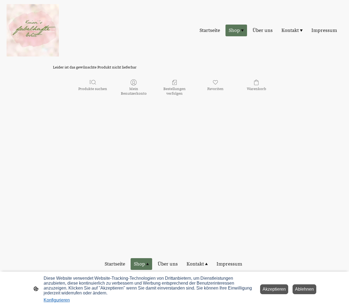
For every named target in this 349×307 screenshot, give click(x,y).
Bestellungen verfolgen (174, 91)
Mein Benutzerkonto (134, 91)
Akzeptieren (274, 289)
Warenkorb (256, 89)
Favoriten (215, 89)
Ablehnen (304, 289)
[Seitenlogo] (33, 30)
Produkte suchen (92, 89)
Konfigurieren (57, 300)
